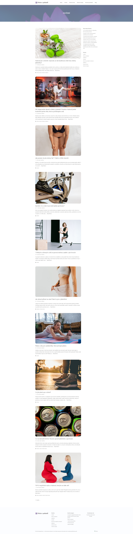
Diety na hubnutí (42, 72)
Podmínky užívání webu (91, 514)
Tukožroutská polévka (71, 521)
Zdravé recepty (80, 2)
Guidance (46, 72)
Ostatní (37, 167)
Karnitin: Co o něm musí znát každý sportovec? (49, 206)
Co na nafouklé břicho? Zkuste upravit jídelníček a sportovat (54, 439)
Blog (96, 2)
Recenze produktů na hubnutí (88, 60)
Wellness (84, 62)
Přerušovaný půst (71, 522)
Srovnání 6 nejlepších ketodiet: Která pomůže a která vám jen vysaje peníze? (74, 516)
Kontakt (90, 516)
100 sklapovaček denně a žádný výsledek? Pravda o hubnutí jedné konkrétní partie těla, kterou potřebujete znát (55, 110)
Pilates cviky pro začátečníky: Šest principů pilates (50, 346)
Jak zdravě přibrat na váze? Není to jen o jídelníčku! (51, 299)
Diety (61, 2)
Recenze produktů (89, 2)
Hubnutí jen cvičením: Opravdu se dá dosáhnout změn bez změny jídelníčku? (55, 62)
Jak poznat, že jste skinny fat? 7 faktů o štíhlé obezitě (52, 158)
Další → (38, 500)
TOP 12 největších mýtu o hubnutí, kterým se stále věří (52, 485)
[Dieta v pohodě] (41, 2)
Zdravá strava (72, 2)
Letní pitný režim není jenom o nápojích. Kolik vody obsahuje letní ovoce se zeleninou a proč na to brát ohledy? (90, 38)
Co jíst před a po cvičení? (43, 392)
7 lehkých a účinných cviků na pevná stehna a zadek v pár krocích (55, 252)
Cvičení (65, 2)
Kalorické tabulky (71, 524)
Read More (57, 70)
